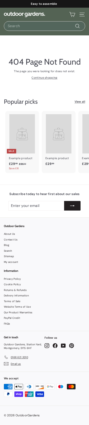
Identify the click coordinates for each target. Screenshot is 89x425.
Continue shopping (44, 77)
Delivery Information (16, 295)
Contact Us (11, 239)
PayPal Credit (12, 317)
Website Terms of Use (17, 306)
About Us (9, 233)
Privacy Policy (12, 278)
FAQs (7, 323)
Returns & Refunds (15, 290)
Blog (6, 245)
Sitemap (9, 256)
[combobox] (44, 26)
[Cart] (72, 14)
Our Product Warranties (18, 312)
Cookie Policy (12, 284)
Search (8, 250)
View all (80, 101)
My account (11, 262)
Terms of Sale (12, 301)
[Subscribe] (72, 206)
